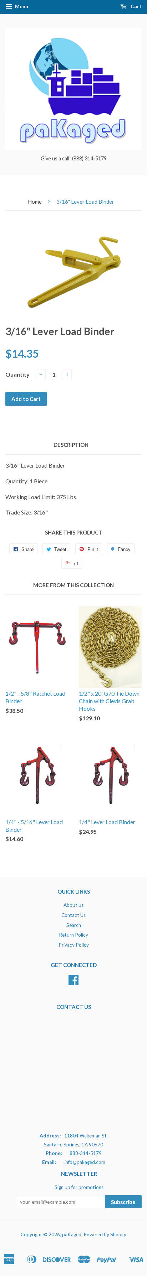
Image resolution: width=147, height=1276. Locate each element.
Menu (21, 6)
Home (35, 201)
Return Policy (73, 935)
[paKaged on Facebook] (73, 982)
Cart (136, 6)
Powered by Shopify (104, 1234)
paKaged (71, 1234)
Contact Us (73, 915)
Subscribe (123, 1202)
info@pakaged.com (85, 1162)
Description (71, 444)
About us (73, 905)
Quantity (17, 374)
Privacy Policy (74, 945)
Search (73, 925)
